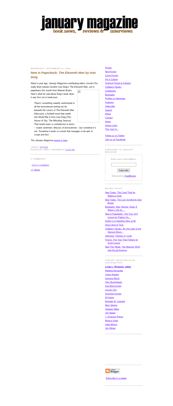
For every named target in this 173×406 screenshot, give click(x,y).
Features (109, 102)
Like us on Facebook (115, 139)
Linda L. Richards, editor (118, 267)
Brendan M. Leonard (115, 301)
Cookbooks (110, 91)
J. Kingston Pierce (114, 317)
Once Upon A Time (114, 225)
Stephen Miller (112, 309)
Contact (109, 117)
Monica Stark (111, 320)
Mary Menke (111, 305)
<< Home (35, 170)
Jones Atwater (112, 274)
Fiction (108, 68)
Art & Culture (111, 79)
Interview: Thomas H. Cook (118, 236)
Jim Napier (110, 313)
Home (108, 121)
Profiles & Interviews (115, 98)
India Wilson (111, 324)
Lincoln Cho (111, 290)
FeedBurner (130, 176)
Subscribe (110, 106)
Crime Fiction (111, 75)
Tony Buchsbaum (113, 282)
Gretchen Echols (113, 294)
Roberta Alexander (114, 270)
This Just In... (112, 129)
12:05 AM (70, 150)
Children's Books (113, 87)
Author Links (111, 125)
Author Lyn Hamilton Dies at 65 (120, 221)
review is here (60, 140)
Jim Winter (110, 328)
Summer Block (112, 278)
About (108, 114)
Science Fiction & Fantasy (118, 83)
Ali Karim (109, 297)
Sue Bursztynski (113, 286)
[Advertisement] (92, 51)
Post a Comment (40, 165)
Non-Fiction (110, 71)
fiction (44, 147)
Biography (110, 95)
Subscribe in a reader (116, 378)
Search (108, 110)
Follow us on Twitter (115, 135)
